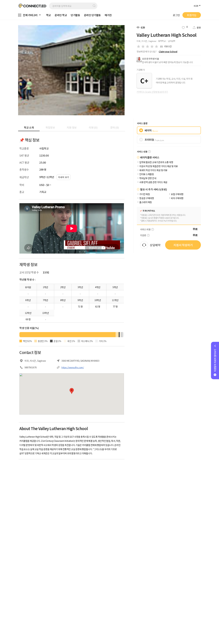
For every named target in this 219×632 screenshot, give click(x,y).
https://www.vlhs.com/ (72, 367)
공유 (199, 27)
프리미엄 (154, 139)
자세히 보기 (63, 177)
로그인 (176, 15)
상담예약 (155, 245)
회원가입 (191, 15)
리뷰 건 (168, 46)
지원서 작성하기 (183, 245)
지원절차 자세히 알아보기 (215, 360)
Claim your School (168, 51)
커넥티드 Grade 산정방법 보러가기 (152, 91)
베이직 (151, 130)
